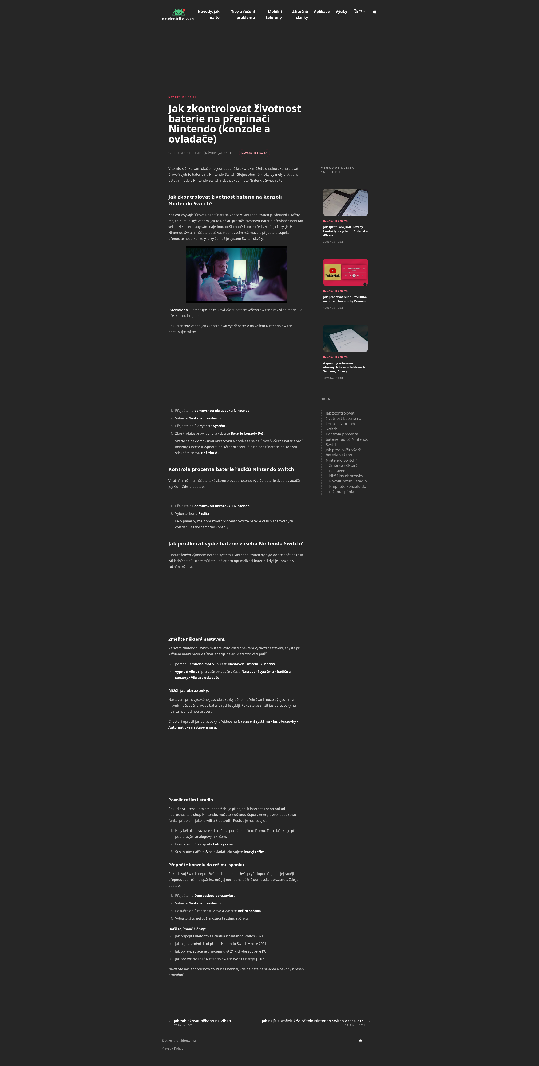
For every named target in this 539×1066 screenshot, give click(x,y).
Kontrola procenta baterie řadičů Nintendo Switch (347, 439)
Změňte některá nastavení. (343, 468)
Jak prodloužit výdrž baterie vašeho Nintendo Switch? (343, 455)
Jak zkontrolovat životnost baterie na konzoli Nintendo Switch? (343, 421)
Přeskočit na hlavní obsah (188, 3)
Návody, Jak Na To (218, 153)
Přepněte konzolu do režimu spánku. (347, 489)
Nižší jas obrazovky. (346, 475)
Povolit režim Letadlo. (348, 481)
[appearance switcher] (374, 11)
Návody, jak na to (182, 97)
